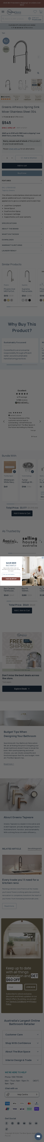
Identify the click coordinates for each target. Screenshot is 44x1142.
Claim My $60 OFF (11, 579)
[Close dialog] (43, 558)
